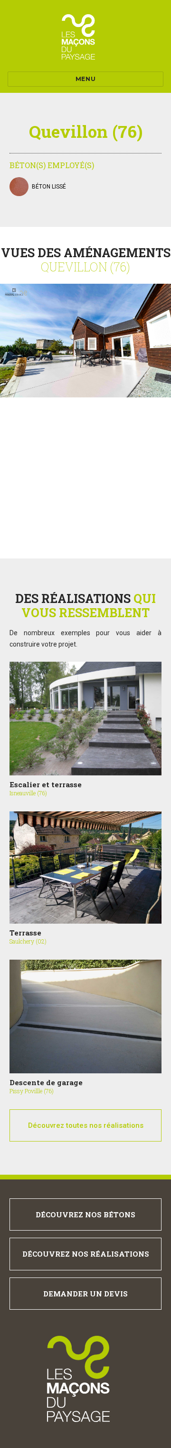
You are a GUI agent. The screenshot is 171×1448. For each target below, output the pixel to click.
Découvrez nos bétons (85, 1214)
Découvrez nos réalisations (85, 1254)
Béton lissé (49, 186)
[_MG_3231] (85, 340)
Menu (85, 78)
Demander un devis (85, 1293)
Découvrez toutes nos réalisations (85, 1125)
